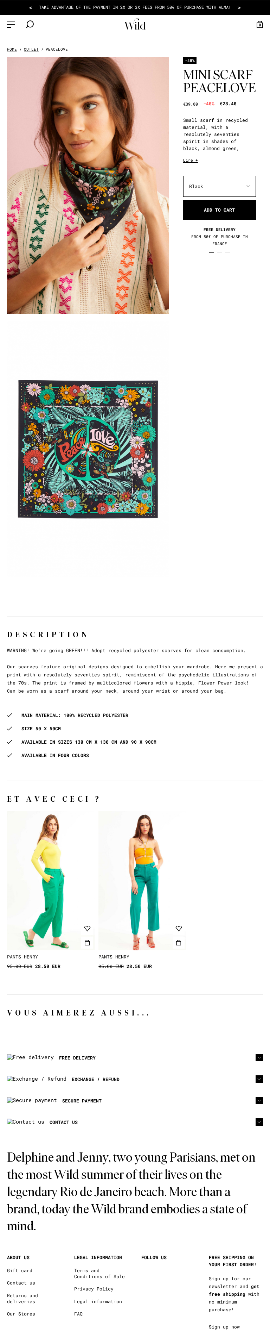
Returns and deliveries (22, 1299)
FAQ (78, 1314)
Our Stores (21, 1314)
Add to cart (219, 210)
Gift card (19, 1271)
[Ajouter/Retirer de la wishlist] (87, 929)
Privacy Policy (94, 1289)
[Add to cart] (87, 943)
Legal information (98, 1302)
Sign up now (224, 1327)
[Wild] (135, 24)
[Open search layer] (30, 24)
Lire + (190, 160)
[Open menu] (11, 24)
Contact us (21, 1283)
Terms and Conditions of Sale (99, 1274)
